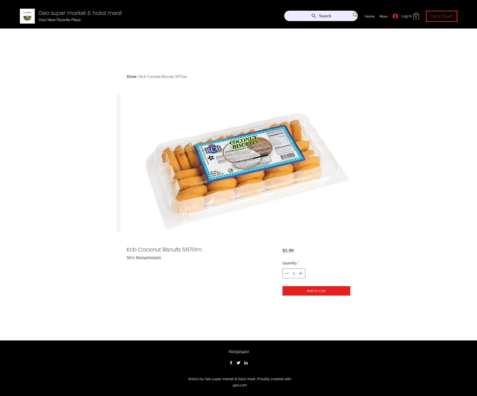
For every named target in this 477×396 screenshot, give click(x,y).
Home (131, 76)
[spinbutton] (294, 273)
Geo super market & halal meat (80, 13)
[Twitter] (238, 362)
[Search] (355, 15)
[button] (416, 16)
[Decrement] (286, 273)
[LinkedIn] (245, 362)
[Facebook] (231, 362)
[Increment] (301, 273)
